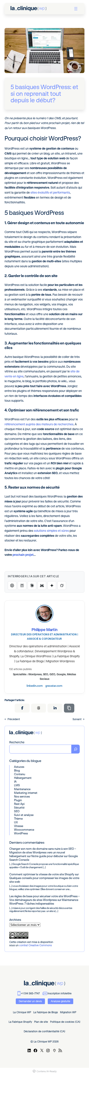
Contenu (19, 774)
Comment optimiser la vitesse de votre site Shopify (41, 874)
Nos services (22, 796)
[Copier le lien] (69, 708)
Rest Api (19, 803)
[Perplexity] (22, 585)
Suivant (77, 719)
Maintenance (22, 789)
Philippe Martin (44, 629)
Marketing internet (25, 792)
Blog (17, 770)
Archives (15, 920)
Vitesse (18, 825)
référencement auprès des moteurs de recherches (39, 424)
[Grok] (61, 585)
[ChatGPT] (12, 585)
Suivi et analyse (23, 814)
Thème (18, 818)
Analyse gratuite (60, 1001)
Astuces (19, 766)
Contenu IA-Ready (47, 1071)
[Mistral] (42, 585)
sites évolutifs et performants (50, 192)
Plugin (18, 800)
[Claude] (32, 585)
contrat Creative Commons (35, 945)
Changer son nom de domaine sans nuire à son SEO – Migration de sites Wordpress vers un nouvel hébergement (42, 852)
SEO (16, 811)
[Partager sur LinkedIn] (55, 708)
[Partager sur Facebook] (22, 708)
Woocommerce (24, 829)
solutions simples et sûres (51, 530)
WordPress (21, 833)
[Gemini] (52, 585)
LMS (17, 785)
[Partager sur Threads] (38, 708)
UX (16, 822)
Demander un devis (30, 1001)
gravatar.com (53, 685)
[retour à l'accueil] (28, 8)
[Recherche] (76, 749)
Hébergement (23, 777)
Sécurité (19, 807)
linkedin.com (35, 685)
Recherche (16, 742)
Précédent (14, 719)
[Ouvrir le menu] (75, 8)
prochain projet (23, 554)
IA (15, 781)
